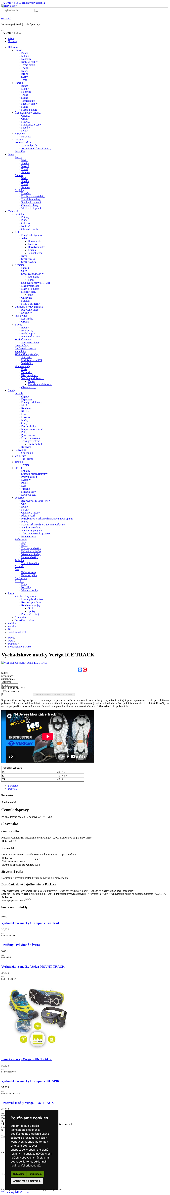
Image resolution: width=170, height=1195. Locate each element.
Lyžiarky (26, 479)
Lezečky (25, 417)
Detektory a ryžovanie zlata (29, 306)
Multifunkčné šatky (31, 124)
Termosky (26, 372)
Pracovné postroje (30, 614)
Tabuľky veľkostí (17, 632)
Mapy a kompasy (30, 288)
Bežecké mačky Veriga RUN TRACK (26, 1059)
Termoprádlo (28, 100)
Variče (31, 381)
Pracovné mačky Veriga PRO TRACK (27, 1102)
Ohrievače (26, 297)
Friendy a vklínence (31, 402)
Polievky (32, 244)
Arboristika (20, 617)
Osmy (24, 423)
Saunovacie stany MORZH (35, 282)
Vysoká (25, 166)
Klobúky (26, 127)
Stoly (30, 294)
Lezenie (19, 393)
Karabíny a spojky (31, 605)
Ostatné (25, 321)
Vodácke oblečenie (31, 527)
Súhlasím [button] (18, 1173)
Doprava (12, 788)
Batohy (18, 324)
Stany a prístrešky (30, 303)
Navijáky (26, 587)
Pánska (18, 157)
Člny (23, 503)
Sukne (24, 97)
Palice (24, 482)
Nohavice (26, 59)
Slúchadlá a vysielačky (27, 354)
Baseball (19, 566)
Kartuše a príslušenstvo (40, 384)
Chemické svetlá (30, 229)
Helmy (24, 506)
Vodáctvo (20, 497)
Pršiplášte (20, 151)
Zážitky (12, 623)
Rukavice (20, 133)
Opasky (19, 139)
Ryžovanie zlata (29, 309)
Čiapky (25, 118)
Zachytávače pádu (24, 620)
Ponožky (26, 193)
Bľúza (24, 73)
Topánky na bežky (31, 548)
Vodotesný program (31, 530)
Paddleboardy (28, 536)
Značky (12, 626)
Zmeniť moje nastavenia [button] (27, 1180)
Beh (17, 569)
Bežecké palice (29, 575)
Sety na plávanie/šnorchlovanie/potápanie (43, 524)
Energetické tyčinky (31, 235)
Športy (11, 390)
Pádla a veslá (28, 515)
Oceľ (30, 608)
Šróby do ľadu (35, 444)
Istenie (24, 405)
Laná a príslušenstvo (32, 599)
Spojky (31, 611)
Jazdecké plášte (23, 142)
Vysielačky (27, 363)
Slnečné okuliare (23, 339)
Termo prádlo (28, 65)
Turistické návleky (31, 199)
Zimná (24, 169)
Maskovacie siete (30, 285)
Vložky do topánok (31, 208)
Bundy (24, 53)
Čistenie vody (28, 387)
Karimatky (33, 276)
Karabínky (20, 351)
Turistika (19, 560)
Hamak (25, 267)
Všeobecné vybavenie (26, 596)
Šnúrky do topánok (31, 202)
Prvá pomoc (21, 315)
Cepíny (25, 396)
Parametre (13, 785)
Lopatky (25, 470)
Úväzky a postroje (30, 438)
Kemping (19, 264)
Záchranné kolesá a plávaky (35, 533)
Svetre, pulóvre (29, 109)
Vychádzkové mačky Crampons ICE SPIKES (32, 1081)
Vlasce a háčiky (29, 590)
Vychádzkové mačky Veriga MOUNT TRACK (33, 966)
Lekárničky (27, 318)
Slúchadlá (26, 357)
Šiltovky (25, 121)
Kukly (24, 130)
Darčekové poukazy (25, 348)
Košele (25, 70)
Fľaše (24, 369)
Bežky (24, 545)
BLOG (11, 629)
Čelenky (25, 115)
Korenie (32, 250)
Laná (24, 414)
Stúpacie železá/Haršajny (34, 473)
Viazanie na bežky (31, 554)
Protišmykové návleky (33, 196)
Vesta (24, 79)
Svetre (24, 76)
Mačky (25, 420)
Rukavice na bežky (31, 551)
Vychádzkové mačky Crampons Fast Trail (30, 923)
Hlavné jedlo (34, 241)
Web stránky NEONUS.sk (15, 1192)
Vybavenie (13, 211)
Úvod (11, 637)
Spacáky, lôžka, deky (32, 273)
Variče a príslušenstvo (32, 378)
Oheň (24, 270)
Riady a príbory (29, 375)
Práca (11, 593)
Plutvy (24, 521)
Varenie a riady (22, 366)
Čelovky (25, 223)
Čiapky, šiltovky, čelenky (28, 112)
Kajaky (25, 509)
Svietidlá (19, 214)
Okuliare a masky (30, 512)
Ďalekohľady (22, 345)
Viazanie (25, 488)
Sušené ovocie (28, 261)
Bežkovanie (21, 539)
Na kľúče (26, 226)
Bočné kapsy (28, 333)
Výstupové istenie (30, 441)
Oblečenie (13, 47)
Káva (24, 256)
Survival (25, 300)
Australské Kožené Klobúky (36, 148)
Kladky (25, 411)
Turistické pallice (30, 563)
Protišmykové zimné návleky (21, 944)
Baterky (25, 217)
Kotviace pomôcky (31, 602)
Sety (23, 542)
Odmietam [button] (36, 1173)
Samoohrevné (35, 253)
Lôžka (31, 279)
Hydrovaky (27, 330)
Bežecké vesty (28, 572)
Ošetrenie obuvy (30, 205)
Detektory (26, 312)
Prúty (24, 584)
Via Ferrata (20, 455)
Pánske (18, 50)
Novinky (12, 41)
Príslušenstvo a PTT (31, 360)
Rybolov (19, 581)
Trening (19, 461)
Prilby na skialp (29, 476)
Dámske (19, 82)
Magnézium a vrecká (32, 429)
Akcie (11, 38)
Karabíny (26, 408)
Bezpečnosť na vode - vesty (35, 500)
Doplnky (19, 190)
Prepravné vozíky (30, 336)
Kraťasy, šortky (29, 62)
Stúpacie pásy (28, 491)
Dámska (19, 175)
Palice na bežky (29, 557)
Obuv (11, 154)
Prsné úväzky (28, 435)
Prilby (24, 432)
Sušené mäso (28, 259)
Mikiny (25, 56)
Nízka (24, 160)
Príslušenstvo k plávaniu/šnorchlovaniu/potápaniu (47, 518)
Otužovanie (21, 578)
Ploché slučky (28, 426)
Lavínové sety (28, 494)
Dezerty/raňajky (36, 247)
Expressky (26, 399)
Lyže (23, 485)
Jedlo (17, 232)
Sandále (25, 172)
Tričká (24, 67)
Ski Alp (19, 467)
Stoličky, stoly (28, 291)
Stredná (25, 163)
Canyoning (20, 450)
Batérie (25, 220)
